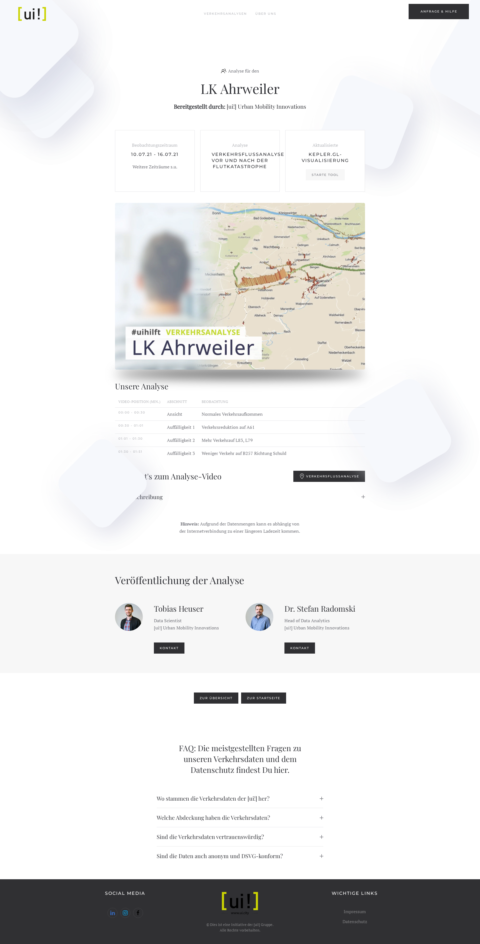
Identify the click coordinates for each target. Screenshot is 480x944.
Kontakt (169, 648)
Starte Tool (325, 175)
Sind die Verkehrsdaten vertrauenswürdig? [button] (210, 836)
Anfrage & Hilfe (439, 11)
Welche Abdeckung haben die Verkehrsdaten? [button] (213, 817)
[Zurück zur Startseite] (32, 14)
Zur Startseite (263, 698)
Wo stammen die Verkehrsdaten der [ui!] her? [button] (213, 798)
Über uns (265, 14)
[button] (240, 286)
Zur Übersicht (216, 698)
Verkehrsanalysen (225, 14)
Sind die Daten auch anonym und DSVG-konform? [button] (220, 856)
